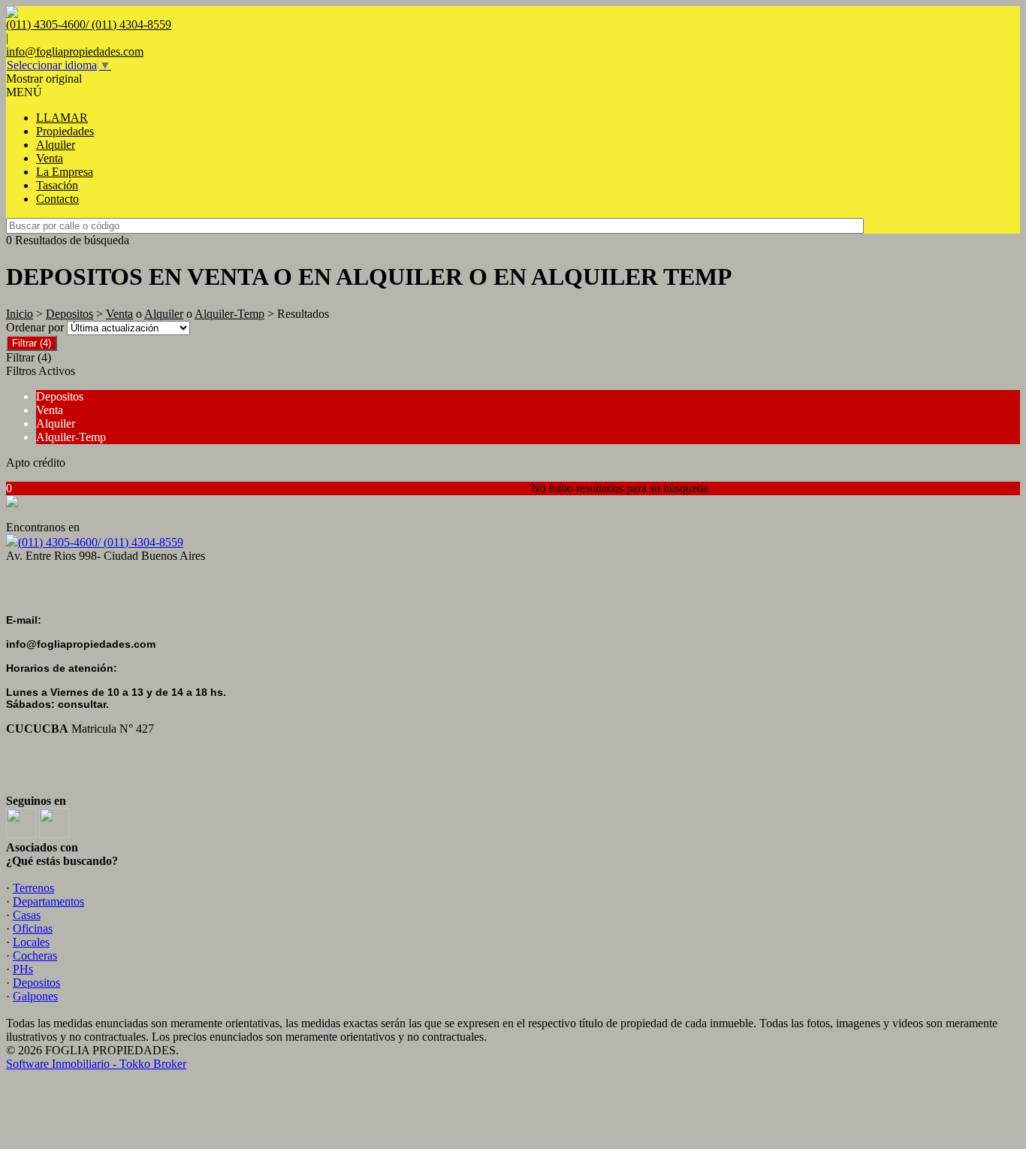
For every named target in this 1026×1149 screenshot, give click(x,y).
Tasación (57, 185)
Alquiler (55, 144)
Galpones (35, 996)
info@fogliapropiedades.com (74, 51)
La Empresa (64, 171)
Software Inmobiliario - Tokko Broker (96, 1063)
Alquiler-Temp (229, 313)
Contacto (57, 198)
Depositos (69, 313)
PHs (23, 969)
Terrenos (33, 887)
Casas (27, 915)
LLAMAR (62, 117)
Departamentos (48, 901)
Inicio (19, 313)
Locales (31, 942)
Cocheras (35, 955)
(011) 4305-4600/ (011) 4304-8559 (100, 542)
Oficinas (33, 928)
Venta (49, 158)
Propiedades (65, 131)
